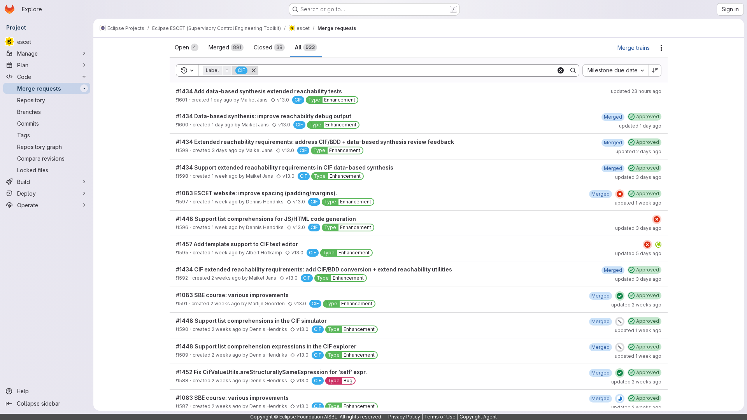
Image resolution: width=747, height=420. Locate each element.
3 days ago (224, 150)
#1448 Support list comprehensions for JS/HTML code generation (266, 218)
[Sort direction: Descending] (655, 70)
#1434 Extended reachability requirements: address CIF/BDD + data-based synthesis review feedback (315, 141)
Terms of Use (440, 417)
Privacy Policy (404, 417)
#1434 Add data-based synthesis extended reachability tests (259, 91)
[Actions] (661, 48)
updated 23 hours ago (636, 91)
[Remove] (253, 70)
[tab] (186, 47)
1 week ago (225, 176)
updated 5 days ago (638, 253)
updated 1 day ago (640, 126)
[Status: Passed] (619, 296)
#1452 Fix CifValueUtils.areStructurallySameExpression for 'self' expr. (271, 372)
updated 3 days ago (638, 177)
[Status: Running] (619, 398)
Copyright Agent (478, 417)
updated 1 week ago (638, 203)
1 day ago (221, 100)
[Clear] (560, 70)
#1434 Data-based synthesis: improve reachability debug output (263, 116)
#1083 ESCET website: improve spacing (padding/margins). (256, 193)
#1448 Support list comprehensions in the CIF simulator (251, 320)
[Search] (573, 70)
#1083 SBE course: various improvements (232, 295)
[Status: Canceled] (619, 321)
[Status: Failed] (619, 194)
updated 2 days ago (638, 151)
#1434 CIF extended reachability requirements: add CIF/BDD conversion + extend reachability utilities (314, 269)
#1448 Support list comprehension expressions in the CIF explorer (266, 346)
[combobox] (615, 70)
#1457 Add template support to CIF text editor (237, 244)
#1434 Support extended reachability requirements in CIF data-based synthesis (284, 167)
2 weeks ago (226, 278)
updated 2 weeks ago (636, 305)
